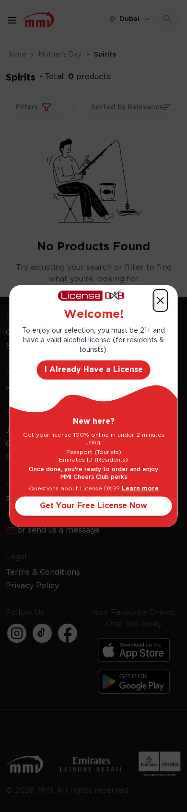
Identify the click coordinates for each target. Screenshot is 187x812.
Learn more (140, 488)
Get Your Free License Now (93, 505)
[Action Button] (160, 300)
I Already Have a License (94, 369)
